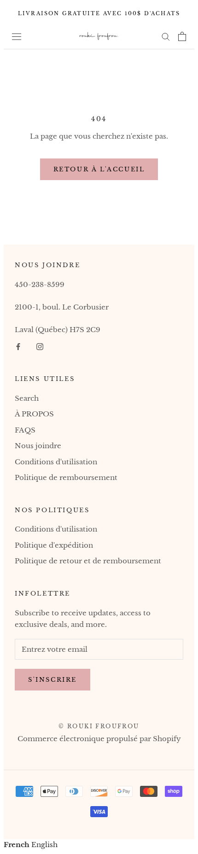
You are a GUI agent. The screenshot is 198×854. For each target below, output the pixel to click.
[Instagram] (39, 346)
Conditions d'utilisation (56, 461)
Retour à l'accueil (99, 169)
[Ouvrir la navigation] (16, 36)
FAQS (25, 430)
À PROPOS (34, 413)
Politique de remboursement (66, 477)
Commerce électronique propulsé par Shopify (99, 738)
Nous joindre (38, 445)
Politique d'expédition (54, 545)
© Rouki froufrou (98, 726)
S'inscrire (52, 680)
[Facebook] (18, 346)
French (16, 844)
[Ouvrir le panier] (182, 36)
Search (27, 398)
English (44, 844)
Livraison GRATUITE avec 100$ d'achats (99, 13)
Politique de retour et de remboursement (88, 560)
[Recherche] (166, 36)
